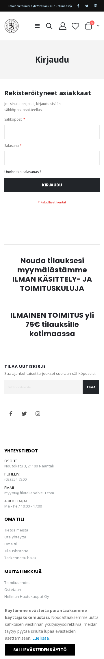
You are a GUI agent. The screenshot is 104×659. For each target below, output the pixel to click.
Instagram (38, 414)
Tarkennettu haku (20, 557)
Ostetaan (12, 589)
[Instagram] (95, 6)
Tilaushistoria (16, 550)
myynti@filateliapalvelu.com (29, 492)
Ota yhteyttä (15, 537)
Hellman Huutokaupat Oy (26, 596)
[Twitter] (87, 6)
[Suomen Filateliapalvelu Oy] (11, 26)
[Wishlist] (75, 26)
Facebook (10, 414)
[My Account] (62, 26)
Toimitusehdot (17, 582)
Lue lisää (40, 638)
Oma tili (11, 543)
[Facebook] (78, 6)
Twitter (24, 414)
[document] (52, 631)
